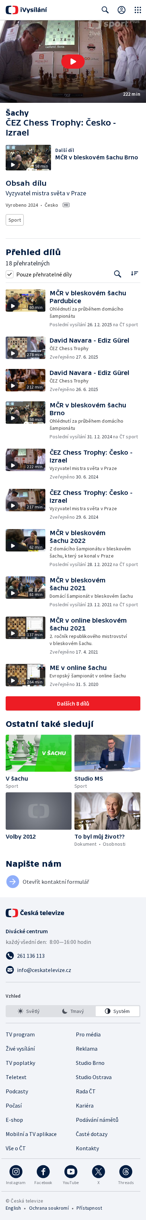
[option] (28, 1011)
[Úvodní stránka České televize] (35, 913)
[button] (73, 61)
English (13, 1208)
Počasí (14, 1105)
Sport (15, 220)
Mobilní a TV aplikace (31, 1133)
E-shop (14, 1119)
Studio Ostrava (94, 1077)
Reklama (86, 1048)
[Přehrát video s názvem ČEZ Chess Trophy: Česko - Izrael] (73, 61)
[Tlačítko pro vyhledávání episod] (118, 274)
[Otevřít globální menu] (138, 10)
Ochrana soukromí (49, 1208)
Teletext (16, 1077)
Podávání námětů (97, 1119)
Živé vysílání (20, 1048)
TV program (20, 1034)
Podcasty (17, 1091)
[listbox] (73, 1011)
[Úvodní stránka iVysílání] (26, 10)
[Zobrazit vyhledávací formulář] (105, 10)
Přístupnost (89, 1208)
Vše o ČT (16, 1148)
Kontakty (87, 1148)
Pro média (88, 1034)
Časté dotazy (91, 1133)
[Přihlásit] (121, 10)
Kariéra (85, 1105)
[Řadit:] (134, 273)
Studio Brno (90, 1062)
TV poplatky (20, 1062)
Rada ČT (86, 1091)
